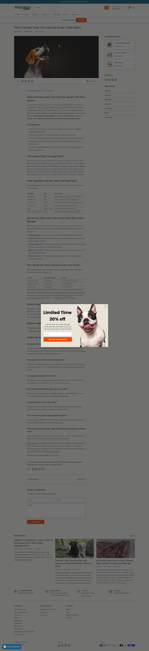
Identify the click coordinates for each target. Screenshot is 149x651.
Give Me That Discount (58, 339)
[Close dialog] (105, 306)
